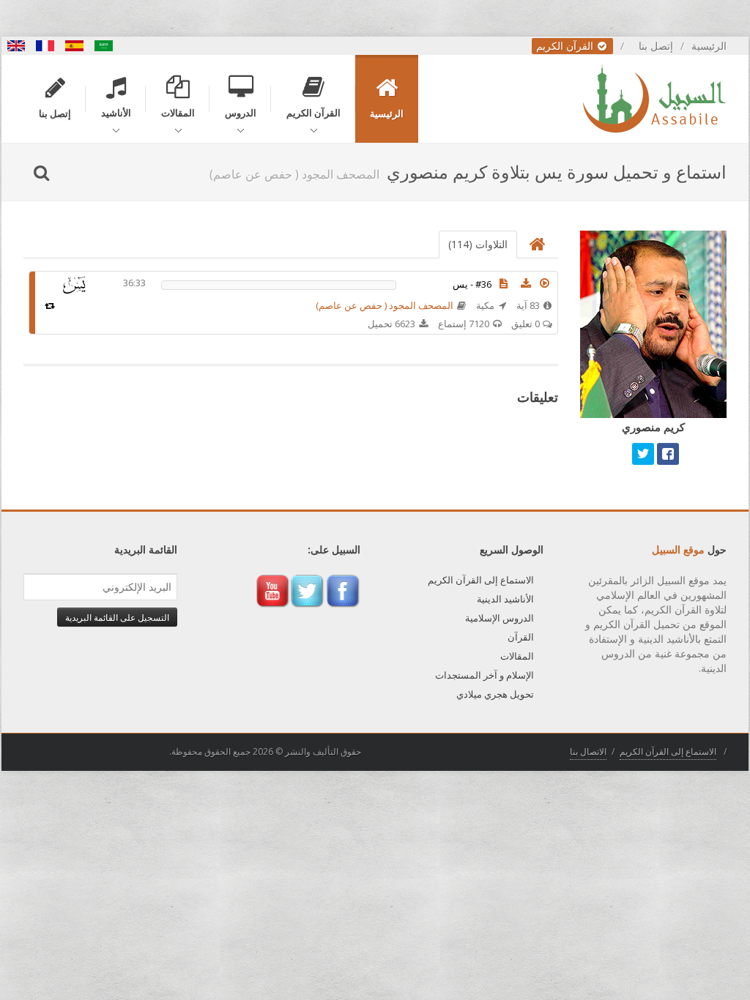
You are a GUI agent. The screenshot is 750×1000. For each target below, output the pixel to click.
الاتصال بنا (588, 751)
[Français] (45, 46)
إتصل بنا (656, 46)
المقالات (517, 656)
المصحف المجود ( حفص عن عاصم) (384, 305)
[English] (16, 46)
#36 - (472, 284)
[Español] (74, 46)
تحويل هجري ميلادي (495, 694)
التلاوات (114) (478, 244)
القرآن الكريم (566, 46)
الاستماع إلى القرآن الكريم (481, 579)
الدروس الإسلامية (499, 617)
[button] (545, 283)
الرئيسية (709, 46)
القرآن (521, 636)
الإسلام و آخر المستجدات (484, 675)
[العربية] (104, 46)
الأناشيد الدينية (505, 598)
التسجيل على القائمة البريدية (117, 617)
